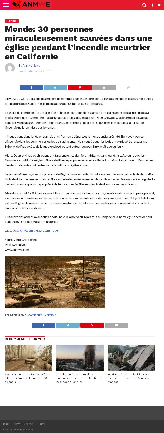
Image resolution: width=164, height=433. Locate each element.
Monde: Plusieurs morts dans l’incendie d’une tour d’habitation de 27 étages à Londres (79, 378)
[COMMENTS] (128, 86)
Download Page (24, 424)
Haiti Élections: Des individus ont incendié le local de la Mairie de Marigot (128, 378)
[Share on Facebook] (31, 86)
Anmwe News (31, 65)
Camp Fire (35, 315)
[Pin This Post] (80, 86)
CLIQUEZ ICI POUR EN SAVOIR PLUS (32, 230)
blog (6, 424)
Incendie (50, 315)
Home (41, 424)
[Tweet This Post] (55, 86)
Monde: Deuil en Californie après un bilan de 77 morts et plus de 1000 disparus (28, 378)
